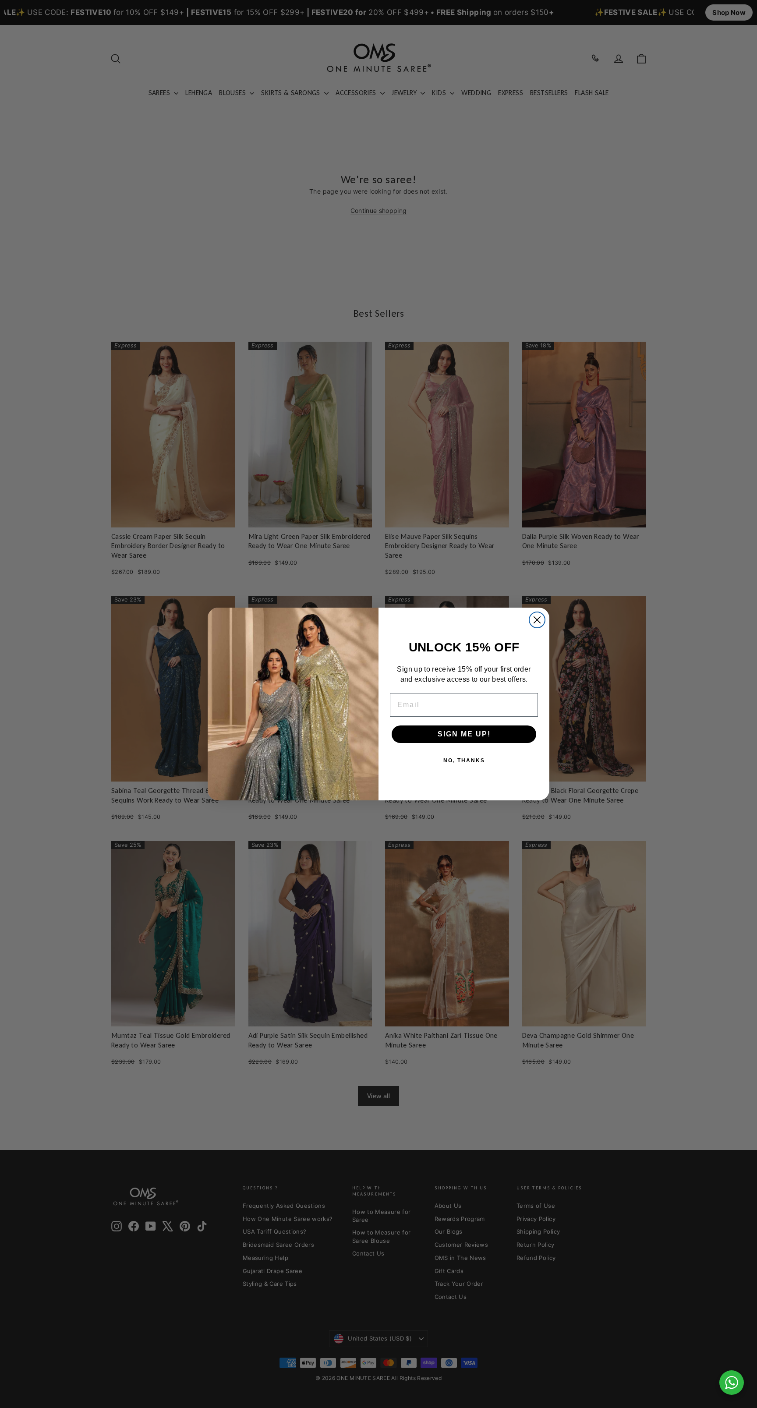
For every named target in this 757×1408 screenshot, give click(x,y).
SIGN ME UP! (464, 734)
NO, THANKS (464, 760)
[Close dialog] (537, 620)
